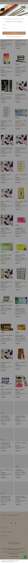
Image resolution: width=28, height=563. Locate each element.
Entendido (24, 561)
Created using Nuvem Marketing (14, 38)
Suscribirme (14, 33)
